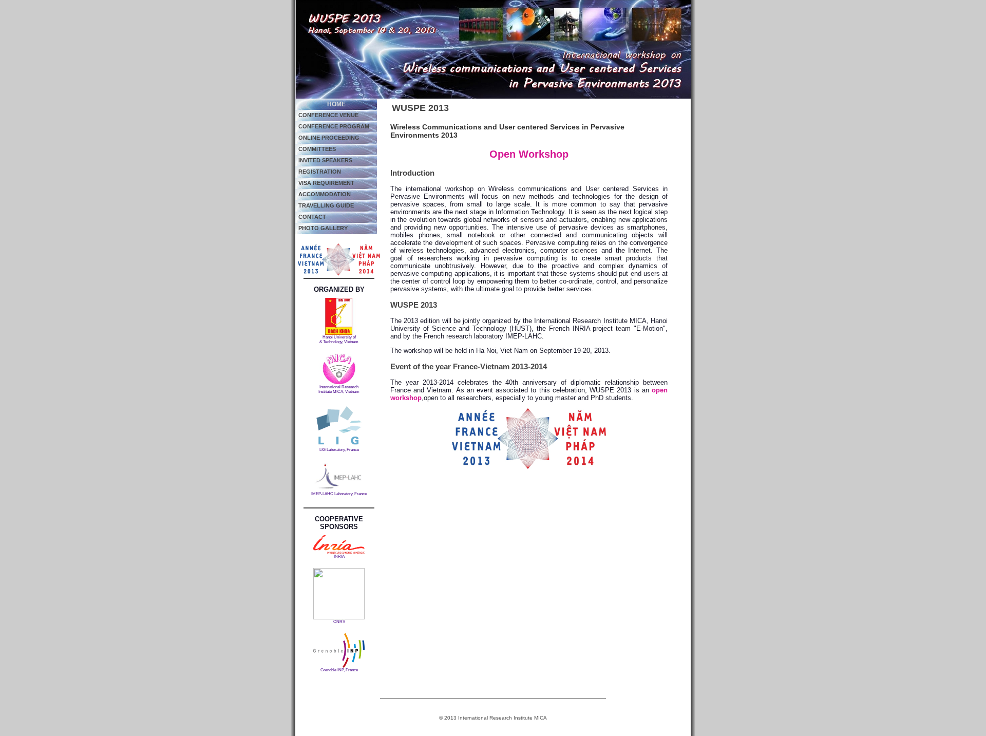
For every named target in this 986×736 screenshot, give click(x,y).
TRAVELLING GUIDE (326, 205)
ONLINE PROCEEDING (328, 138)
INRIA (339, 556)
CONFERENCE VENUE (328, 115)
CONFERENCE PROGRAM (333, 126)
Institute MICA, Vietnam (338, 391)
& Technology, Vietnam (338, 341)
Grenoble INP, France (339, 670)
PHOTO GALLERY (323, 228)
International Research (338, 387)
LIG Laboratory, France (339, 449)
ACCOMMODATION (324, 194)
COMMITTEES (317, 149)
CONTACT (312, 217)
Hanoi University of (339, 337)
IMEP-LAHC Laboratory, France (339, 494)
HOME (336, 104)
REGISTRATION (319, 171)
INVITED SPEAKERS (325, 160)
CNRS (339, 621)
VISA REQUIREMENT (326, 183)
